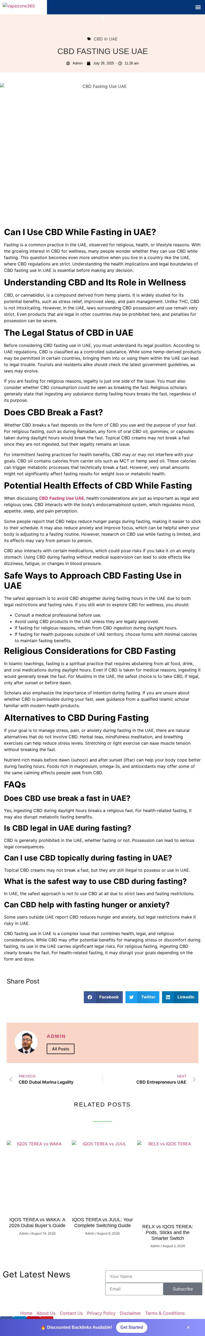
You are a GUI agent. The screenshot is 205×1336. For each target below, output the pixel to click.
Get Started (131, 1327)
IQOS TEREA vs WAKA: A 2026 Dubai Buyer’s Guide (37, 1222)
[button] (198, 7)
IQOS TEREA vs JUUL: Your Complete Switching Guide (102, 1222)
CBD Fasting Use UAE (61, 498)
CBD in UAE (106, 39)
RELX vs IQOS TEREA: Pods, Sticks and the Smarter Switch (167, 1232)
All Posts (60, 1048)
